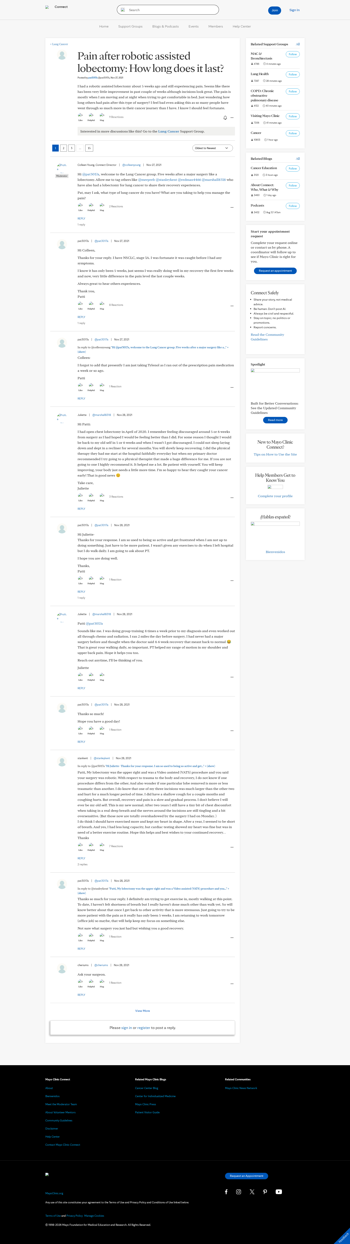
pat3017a (99, 77)
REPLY (81, 218)
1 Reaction (115, 386)
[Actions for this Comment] (231, 208)
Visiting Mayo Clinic (265, 115)
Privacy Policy (74, 1215)
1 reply (81, 224)
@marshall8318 (214, 179)
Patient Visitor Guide (147, 1112)
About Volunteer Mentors (60, 1112)
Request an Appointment (246, 1176)
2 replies (83, 864)
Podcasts (257, 205)
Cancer (256, 132)
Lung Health (260, 74)
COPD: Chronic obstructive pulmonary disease (264, 95)
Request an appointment (275, 270)
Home (104, 26)
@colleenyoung (131, 164)
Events (194, 26)
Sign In (294, 10)
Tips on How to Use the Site (275, 454)
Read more (275, 420)
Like (80, 120)
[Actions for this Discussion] (231, 118)
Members (215, 26)
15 (89, 148)
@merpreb (146, 179)
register (143, 1027)
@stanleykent (166, 179)
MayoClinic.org (54, 1193)
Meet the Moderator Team (61, 1104)
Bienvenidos (275, 552)
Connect (61, 6)
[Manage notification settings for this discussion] (224, 117)
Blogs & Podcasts (165, 26)
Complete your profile (275, 496)
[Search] (121, 10)
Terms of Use (53, 1215)
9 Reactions (116, 117)
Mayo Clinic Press (145, 1104)
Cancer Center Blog (146, 1088)
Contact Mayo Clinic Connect (62, 1144)
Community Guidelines (58, 1120)
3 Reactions (116, 496)
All (298, 44)
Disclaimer (51, 1128)
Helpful (91, 120)
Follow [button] (293, 54)
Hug (102, 120)
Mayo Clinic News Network (241, 1088)
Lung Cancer (59, 44)
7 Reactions (116, 846)
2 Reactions (116, 206)
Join (275, 10)
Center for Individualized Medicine (155, 1096)
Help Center (242, 26)
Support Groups (130, 26)
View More (142, 1011)
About (49, 1088)
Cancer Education (264, 168)
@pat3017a (90, 174)
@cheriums (101, 965)
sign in (126, 1027)
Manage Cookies (94, 1215)
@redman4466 (189, 179)
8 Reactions (116, 304)
